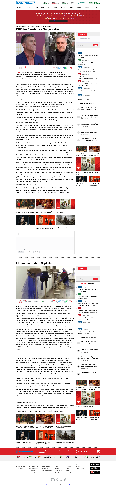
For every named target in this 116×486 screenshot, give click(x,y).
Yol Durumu (85, 457)
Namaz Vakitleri (27, 457)
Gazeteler (86, 7)
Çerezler (58, 484)
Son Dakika (19, 7)
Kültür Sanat (46, 192)
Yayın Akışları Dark (34, 466)
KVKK (62, 484)
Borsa (18, 457)
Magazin (24, 26)
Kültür (39, 192)
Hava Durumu (47, 457)
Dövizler (57, 466)
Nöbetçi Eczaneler (34, 468)
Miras (44, 411)
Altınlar (57, 464)
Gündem (35, 7)
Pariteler (75, 457)
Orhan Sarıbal (61, 192)
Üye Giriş (78, 464)
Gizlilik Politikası (52, 484)
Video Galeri (69, 466)
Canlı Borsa (45, 464)
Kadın (55, 7)
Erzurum (30, 411)
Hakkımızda (41, 484)
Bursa (18, 192)
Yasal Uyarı (75, 484)
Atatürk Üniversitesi (21, 411)
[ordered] (35, 252)
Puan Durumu (58, 457)
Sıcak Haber (69, 473)
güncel (33, 192)
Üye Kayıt (78, 466)
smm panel (32, 473)
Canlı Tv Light (19, 468)
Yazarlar (78, 7)
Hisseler (67, 457)
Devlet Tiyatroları (26, 192)
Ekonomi (43, 7)
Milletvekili (53, 192)
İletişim (46, 484)
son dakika (24, 196)
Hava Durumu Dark (21, 464)
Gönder (21, 252)
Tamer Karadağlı (33, 196)
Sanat (18, 196)
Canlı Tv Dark (32, 464)
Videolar (71, 7)
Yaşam (61, 411)
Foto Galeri (63, 7)
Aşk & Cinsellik (31, 26)
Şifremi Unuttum (80, 468)
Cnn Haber (18, 26)
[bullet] (37, 252)
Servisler (27, 7)
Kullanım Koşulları (68, 484)
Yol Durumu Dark (20, 466)
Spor (49, 7)
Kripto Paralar (95, 457)
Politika (68, 192)
